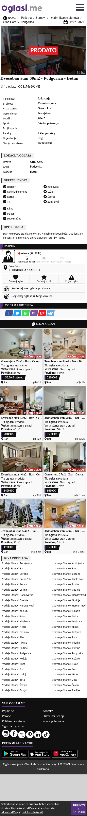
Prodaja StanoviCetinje (14, 589)
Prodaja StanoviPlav (12, 637)
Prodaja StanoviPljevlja (14, 642)
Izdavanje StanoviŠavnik (65, 685)
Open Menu (80, 7)
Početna (26, 18)
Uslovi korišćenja (54, 716)
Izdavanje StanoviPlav (64, 637)
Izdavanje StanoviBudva (65, 584)
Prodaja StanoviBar (12, 568)
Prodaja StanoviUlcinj (13, 674)
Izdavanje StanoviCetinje (66, 589)
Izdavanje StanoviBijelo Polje (68, 579)
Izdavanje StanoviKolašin (66, 611)
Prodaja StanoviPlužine (14, 648)
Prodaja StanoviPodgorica (16, 653)
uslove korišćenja (10, 812)
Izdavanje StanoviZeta (64, 679)
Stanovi (41, 18)
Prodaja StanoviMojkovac (16, 621)
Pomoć (6, 716)
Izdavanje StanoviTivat (65, 664)
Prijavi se (8, 711)
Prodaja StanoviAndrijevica (16, 563)
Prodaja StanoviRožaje (14, 658)
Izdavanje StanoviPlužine (66, 648)
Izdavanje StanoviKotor (65, 616)
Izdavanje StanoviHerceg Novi (69, 605)
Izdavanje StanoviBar (64, 568)
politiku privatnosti (32, 812)
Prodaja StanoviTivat (13, 664)
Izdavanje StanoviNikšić (65, 627)
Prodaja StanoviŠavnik (14, 685)
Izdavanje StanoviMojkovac (67, 621)
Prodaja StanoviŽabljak (14, 690)
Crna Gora (10, 22)
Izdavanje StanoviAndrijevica (68, 563)
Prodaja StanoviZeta (13, 679)
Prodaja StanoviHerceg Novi (17, 605)
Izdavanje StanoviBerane (66, 574)
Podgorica (27, 22)
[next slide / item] (83, 50)
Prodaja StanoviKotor (13, 616)
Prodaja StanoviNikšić (13, 627)
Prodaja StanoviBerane (14, 574)
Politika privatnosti (14, 721)
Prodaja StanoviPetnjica (15, 632)
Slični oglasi (45, 324)
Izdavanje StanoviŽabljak (66, 690)
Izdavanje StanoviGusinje (66, 600)
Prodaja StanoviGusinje (14, 600)
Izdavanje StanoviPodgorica (67, 653)
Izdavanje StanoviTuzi (64, 669)
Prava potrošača (53, 721)
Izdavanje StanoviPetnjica (66, 632)
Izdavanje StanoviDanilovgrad (69, 595)
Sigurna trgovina (13, 726)
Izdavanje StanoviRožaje (66, 658)
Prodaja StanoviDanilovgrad (17, 595)
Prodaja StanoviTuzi (12, 669)
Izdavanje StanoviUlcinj (65, 674)
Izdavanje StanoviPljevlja (66, 642)
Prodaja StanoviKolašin (14, 611)
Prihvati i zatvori (78, 809)
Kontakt (48, 711)
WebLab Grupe (35, 764)
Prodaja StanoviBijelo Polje (16, 579)
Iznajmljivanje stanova (64, 18)
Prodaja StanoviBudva (14, 584)
